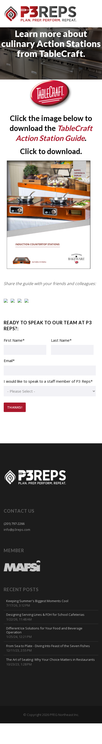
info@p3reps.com (17, 529)
